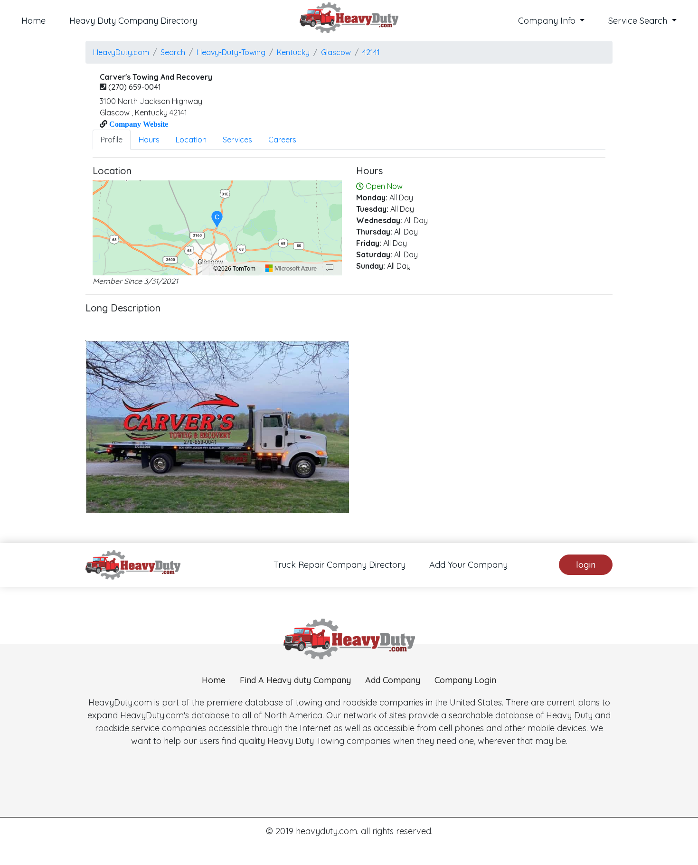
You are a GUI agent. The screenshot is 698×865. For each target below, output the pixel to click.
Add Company (392, 680)
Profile (112, 139)
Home (33, 20)
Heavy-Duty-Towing (231, 52)
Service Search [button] (639, 20)
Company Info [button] (548, 20)
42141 (371, 52)
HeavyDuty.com (121, 52)
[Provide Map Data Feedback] (329, 268)
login (585, 564)
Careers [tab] (282, 139)
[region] (217, 227)
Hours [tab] (149, 139)
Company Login (465, 680)
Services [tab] (237, 139)
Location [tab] (191, 139)
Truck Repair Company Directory (340, 564)
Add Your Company (468, 564)
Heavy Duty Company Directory (133, 20)
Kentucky (293, 52)
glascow (336, 52)
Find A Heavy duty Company (295, 680)
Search (172, 52)
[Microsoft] (291, 268)
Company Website (137, 124)
